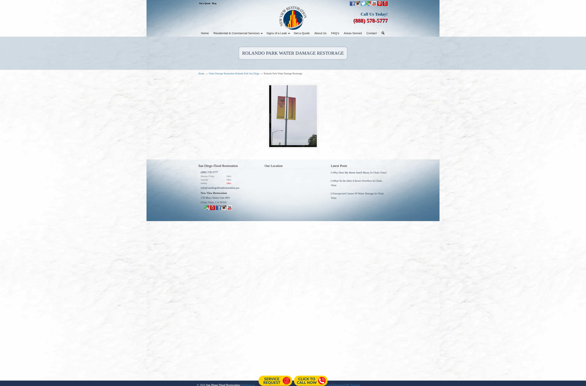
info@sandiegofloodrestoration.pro (220, 187)
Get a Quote (204, 3)
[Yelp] (212, 209)
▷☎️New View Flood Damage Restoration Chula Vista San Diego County (293, 18)
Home (201, 73)
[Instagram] (223, 209)
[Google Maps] (206, 209)
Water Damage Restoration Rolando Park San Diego (234, 73)
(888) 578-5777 (370, 21)
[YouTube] (374, 5)
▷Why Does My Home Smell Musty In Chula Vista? (359, 172)
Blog (214, 3)
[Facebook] (218, 209)
